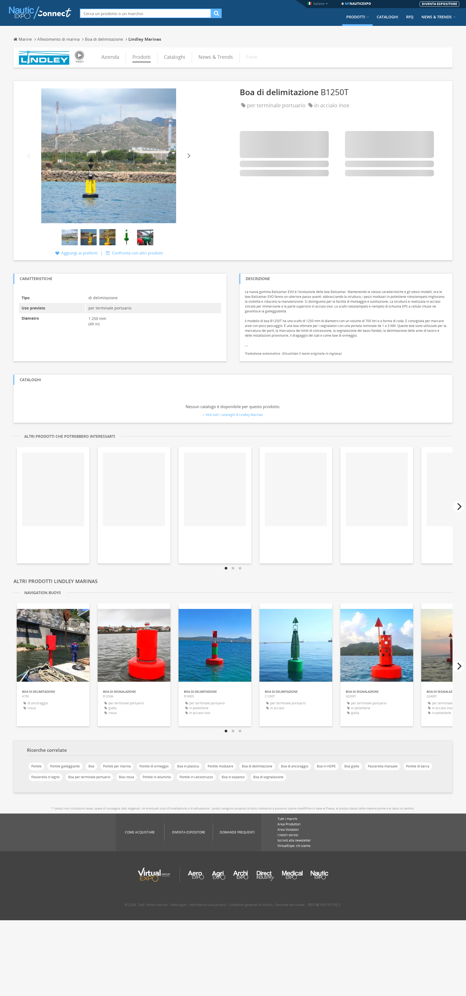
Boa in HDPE (326, 766)
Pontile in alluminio (157, 777)
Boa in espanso (233, 777)
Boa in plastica (188, 766)
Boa (91, 766)
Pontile (36, 766)
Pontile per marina (117, 766)
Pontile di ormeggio (154, 766)
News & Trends (437, 17)
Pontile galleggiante (65, 766)
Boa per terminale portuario (89, 777)
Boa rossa (126, 777)
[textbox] (145, 13)
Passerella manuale (383, 766)
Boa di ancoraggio (294, 766)
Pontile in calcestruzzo (196, 777)
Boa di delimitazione (257, 766)
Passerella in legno (45, 777)
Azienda (110, 57)
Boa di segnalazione (268, 777)
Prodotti (355, 17)
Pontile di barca (417, 766)
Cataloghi (387, 17)
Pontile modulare (220, 766)
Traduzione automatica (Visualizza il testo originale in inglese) (293, 353)
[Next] (188, 155)
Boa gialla (351, 766)
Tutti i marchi (287, 818)
